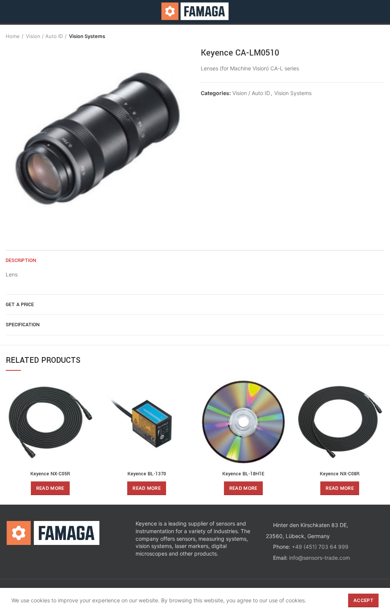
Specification (23, 324)
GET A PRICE (20, 304)
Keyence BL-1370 (147, 473)
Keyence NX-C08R (340, 473)
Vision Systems (87, 36)
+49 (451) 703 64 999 (320, 546)
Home (13, 36)
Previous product (365, 36)
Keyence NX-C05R (50, 473)
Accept (363, 600)
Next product (380, 36)
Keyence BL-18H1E (243, 473)
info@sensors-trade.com (319, 557)
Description (21, 260)
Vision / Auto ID (44, 36)
